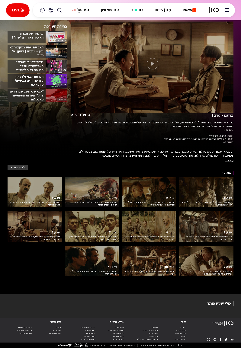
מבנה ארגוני (153, 333)
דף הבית (183, 327)
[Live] (18, 10)
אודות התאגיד (180, 330)
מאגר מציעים (90, 330)
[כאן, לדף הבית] (211, 10)
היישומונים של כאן (25, 327)
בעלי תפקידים (89, 336)
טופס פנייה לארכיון (88, 339)
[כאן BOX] (163, 10)
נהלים (183, 336)
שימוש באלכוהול (191, 139)
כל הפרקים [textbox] (20, 167)
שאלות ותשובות (26, 333)
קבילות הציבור (118, 333)
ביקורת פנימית (118, 336)
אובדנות (168, 139)
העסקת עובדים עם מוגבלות (147, 339)
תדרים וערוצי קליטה (24, 330)
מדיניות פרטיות (55, 333)
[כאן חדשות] (189, 10)
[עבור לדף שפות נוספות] (51, 10)
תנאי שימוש (153, 336)
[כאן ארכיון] (109, 10)
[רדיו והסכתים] (136, 10)
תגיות (58, 327)
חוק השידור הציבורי (150, 330)
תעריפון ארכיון (118, 339)
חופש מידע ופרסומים (116, 330)
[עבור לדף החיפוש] (59, 10)
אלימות (178, 139)
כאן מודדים (57, 330)
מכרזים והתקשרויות (87, 327)
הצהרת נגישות (180, 339)
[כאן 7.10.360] (80, 10)
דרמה (223, 136)
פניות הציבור (90, 333)
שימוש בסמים (208, 139)
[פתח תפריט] (227, 10)
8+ (224, 142)
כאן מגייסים (119, 327)
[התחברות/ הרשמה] (42, 10)
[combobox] (18, 167)
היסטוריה (214, 136)
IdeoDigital (130, 345)
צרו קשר (155, 327)
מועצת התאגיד (180, 333)
